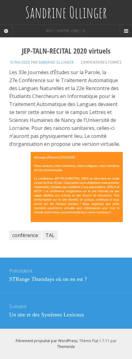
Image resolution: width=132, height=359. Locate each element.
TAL (50, 235)
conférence (25, 235)
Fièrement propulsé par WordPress (46, 340)
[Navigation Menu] (126, 31)
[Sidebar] (6, 31)
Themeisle (66, 346)
